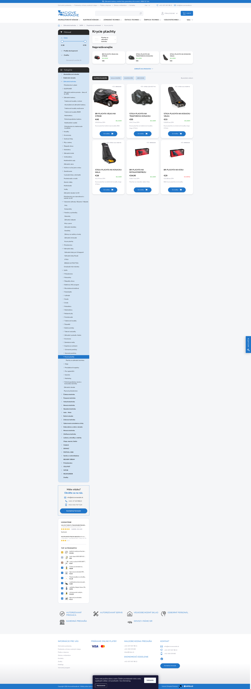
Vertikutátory (68, 157)
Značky (65, 477)
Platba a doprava (105, 5)
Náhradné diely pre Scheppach (74, 252)
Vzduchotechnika (69, 402)
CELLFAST (66, 466)
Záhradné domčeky (70, 227)
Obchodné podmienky (64, 5)
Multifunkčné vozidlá (70, 123)
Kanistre (67, 375)
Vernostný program (64, 668)
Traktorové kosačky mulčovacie (74, 108)
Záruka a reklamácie (120, 5)
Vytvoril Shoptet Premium (170, 686)
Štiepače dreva (68, 146)
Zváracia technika (69, 420)
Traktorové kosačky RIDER (72, 112)
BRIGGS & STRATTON (71, 263)
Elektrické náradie (69, 78)
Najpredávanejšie (100, 78)
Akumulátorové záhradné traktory (74, 105)
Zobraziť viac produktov (142, 68)
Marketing (68, 378)
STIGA (66, 259)
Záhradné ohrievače (70, 238)
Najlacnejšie (115, 78)
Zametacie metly (69, 342)
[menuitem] (69, 20)
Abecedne (140, 78)
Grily (65, 205)
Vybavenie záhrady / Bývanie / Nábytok (76, 202)
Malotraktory (68, 115)
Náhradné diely (68, 249)
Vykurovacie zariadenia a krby (73, 423)
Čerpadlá (67, 324)
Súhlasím (150, 680)
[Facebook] (161, 658)
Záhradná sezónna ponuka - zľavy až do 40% (75, 93)
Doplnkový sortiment (70, 346)
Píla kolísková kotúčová (71, 288)
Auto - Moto (67, 412)
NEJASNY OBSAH (69, 459)
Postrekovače (68, 317)
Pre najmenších (69, 371)
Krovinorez (67, 339)
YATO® (65, 470)
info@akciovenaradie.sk (171, 646)
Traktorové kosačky (70, 321)
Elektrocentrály (69, 328)
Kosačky (66, 132)
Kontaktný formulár (73, 511)
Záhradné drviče (69, 153)
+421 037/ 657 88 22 (130, 661)
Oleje (66, 364)
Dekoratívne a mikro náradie (72, 427)
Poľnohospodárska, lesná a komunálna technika (72, 383)
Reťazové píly (68, 313)
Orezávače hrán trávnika (71, 267)
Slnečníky (67, 231)
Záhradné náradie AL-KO (71, 193)
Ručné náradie (68, 416)
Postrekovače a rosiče (70, 178)
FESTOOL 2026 (68, 452)
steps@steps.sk (129, 652)
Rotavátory (67, 306)
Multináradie (68, 186)
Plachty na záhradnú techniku (75, 360)
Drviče (66, 303)
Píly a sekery (68, 142)
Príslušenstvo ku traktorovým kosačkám (73, 127)
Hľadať (141, 13)
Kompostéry (68, 209)
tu (130, 681)
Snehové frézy (68, 139)
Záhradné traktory (69, 97)
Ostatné (66, 445)
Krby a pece (68, 223)
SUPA (65, 270)
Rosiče (66, 299)
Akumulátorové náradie (71, 74)
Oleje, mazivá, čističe (70, 441)
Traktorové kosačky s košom (73, 101)
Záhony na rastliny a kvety (72, 234)
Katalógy (60, 664)
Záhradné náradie (69, 387)
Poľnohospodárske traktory (72, 119)
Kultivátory (67, 150)
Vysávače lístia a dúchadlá (72, 175)
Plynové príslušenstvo (71, 391)
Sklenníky (67, 216)
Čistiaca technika (69, 394)
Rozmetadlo (68, 292)
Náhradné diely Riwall (71, 256)
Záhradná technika (69, 81)
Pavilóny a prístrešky (70, 213)
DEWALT (66, 448)
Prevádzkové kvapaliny (72, 368)
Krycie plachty (68, 241)
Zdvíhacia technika (69, 434)
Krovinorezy (67, 135)
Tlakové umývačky (70, 331)
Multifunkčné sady (69, 160)
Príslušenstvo (68, 245)
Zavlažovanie (68, 171)
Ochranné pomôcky (71, 350)
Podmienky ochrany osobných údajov (85, 5)
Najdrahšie (128, 78)
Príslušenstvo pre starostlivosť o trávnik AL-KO (74, 197)
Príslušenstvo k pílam (70, 85)
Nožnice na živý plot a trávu (72, 168)
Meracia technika (69, 405)
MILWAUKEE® (68, 474)
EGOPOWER (68, 89)
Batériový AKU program (71, 285)
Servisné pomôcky (70, 353)
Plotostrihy (67, 277)
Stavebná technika (69, 409)
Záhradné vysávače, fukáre (72, 335)
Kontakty (132, 5)
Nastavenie (101, 685)
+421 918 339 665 (130, 649)
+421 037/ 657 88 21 (130, 646)
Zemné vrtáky (68, 182)
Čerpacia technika (69, 398)
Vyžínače (67, 295)
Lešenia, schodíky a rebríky (72, 438)
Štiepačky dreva (69, 281)
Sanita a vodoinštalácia (71, 456)
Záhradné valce (69, 164)
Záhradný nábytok (70, 220)
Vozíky (66, 189)
